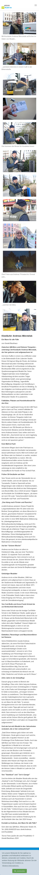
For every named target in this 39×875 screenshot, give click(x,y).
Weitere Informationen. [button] (10, 866)
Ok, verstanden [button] (19, 871)
